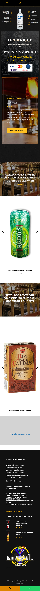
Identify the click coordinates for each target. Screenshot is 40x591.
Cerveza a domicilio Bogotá (15, 472)
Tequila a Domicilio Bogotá (15, 470)
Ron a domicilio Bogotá (14, 467)
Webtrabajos (18, 581)
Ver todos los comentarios (20, 434)
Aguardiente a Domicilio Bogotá (17, 475)
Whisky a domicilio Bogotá (15, 465)
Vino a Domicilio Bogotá (14, 477)
